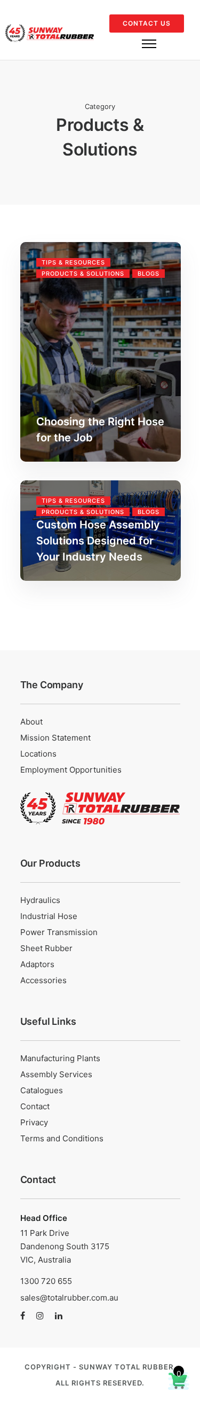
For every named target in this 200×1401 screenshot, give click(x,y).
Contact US (147, 23)
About (31, 722)
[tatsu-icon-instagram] (41, 1316)
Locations (38, 754)
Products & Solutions (83, 273)
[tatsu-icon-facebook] (24, 1316)
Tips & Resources (73, 262)
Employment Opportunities (71, 770)
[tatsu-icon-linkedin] (58, 1316)
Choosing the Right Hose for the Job (100, 429)
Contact (35, 1106)
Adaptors (37, 964)
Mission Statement (55, 738)
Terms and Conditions (61, 1138)
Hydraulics (40, 900)
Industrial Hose (48, 916)
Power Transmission (59, 932)
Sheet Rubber (46, 948)
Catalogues (41, 1090)
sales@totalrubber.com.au (69, 1298)
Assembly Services (56, 1074)
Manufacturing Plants (60, 1058)
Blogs (148, 273)
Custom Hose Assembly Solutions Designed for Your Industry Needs (98, 540)
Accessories (43, 980)
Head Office (44, 1218)
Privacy (34, 1122)
